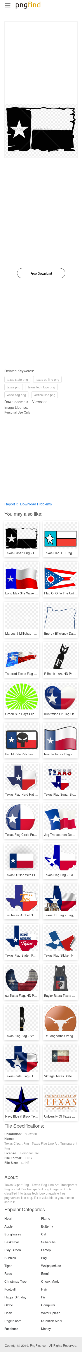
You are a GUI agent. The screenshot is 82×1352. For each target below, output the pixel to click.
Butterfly (47, 1226)
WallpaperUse (51, 1265)
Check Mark (50, 1281)
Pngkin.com (12, 1320)
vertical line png (44, 395)
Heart (8, 1218)
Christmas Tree (15, 1281)
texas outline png (47, 379)
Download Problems (36, 504)
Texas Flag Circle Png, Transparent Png (33, 834)
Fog (44, 1257)
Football (10, 1289)
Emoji (45, 1273)
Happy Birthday (15, 1297)
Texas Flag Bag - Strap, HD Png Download (34, 1036)
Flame (45, 1218)
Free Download (41, 273)
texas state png (17, 379)
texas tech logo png (41, 387)
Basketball (11, 1242)
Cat (43, 1234)
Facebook (11, 1328)
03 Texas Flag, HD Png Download (28, 995)
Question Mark (51, 1320)
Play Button (12, 1249)
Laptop (46, 1249)
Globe (8, 1305)
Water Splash (50, 1312)
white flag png (16, 395)
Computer (48, 1305)
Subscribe (48, 1242)
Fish (44, 1297)
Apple (8, 1226)
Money (46, 1328)
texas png (13, 387)
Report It (10, 504)
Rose (8, 1273)
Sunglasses (12, 1234)
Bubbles (10, 1257)
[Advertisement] (41, 63)
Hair (44, 1289)
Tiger (8, 1265)
